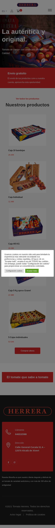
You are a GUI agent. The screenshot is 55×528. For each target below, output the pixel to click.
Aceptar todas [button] (32, 271)
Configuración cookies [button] (14, 271)
